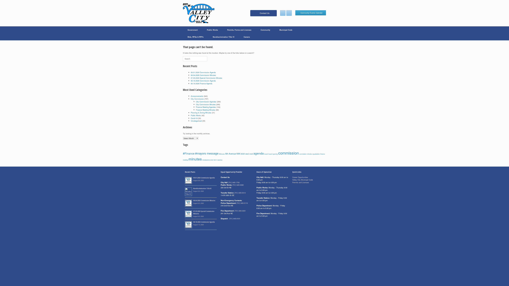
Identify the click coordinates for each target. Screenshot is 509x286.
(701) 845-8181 (234, 218)
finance (322, 154)
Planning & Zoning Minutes (201, 112)
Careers (247, 37)
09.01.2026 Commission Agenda (203, 72)
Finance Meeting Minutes (205, 110)
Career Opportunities (300, 177)
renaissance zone (207, 160)
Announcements (197, 96)
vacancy (219, 160)
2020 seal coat (247, 153)
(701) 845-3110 (242, 203)
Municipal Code (285, 30)
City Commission (197, 99)
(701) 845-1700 (234, 182)
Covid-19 (194, 118)
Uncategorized (196, 121)
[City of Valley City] (198, 13)
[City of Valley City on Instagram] (289, 13)
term (215, 160)
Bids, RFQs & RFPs (195, 37)
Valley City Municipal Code (302, 179)
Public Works (212, 30)
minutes (195, 159)
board (266, 154)
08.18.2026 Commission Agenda (203, 80)
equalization (316, 154)
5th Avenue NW (232, 153)
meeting (185, 160)
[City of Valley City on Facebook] (283, 13)
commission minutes (305, 154)
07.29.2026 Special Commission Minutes (206, 78)
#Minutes (222, 154)
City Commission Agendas (206, 101)
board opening (273, 154)
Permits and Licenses (300, 182)
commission (288, 153)
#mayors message (206, 153)
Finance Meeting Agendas (206, 107)
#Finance (189, 153)
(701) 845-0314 (240, 192)
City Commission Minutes (206, 104)
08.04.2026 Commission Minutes (203, 75)
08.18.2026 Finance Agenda (201, 83)
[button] (322, 33)
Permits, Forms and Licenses (239, 30)
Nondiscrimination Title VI (223, 37)
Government (193, 30)
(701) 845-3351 (240, 210)
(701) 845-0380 (238, 185)
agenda (258, 153)
